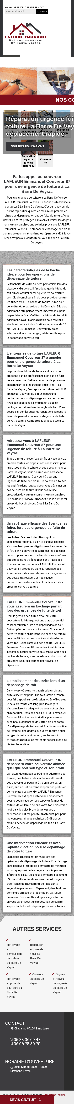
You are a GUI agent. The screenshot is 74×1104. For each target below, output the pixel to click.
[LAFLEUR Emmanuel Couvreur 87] (26, 33)
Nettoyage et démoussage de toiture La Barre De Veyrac (14, 956)
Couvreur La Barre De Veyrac (37, 979)
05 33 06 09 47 (17, 2)
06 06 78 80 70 (43, 2)
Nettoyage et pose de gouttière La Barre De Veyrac (14, 987)
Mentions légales (55, 1095)
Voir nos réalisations (27, 146)
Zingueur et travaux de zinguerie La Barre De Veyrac (60, 983)
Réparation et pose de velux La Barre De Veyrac (36, 953)
